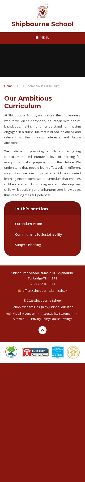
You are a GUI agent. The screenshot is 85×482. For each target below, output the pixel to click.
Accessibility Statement (57, 314)
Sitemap (19, 319)
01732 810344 (44, 284)
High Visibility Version (20, 314)
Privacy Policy (40, 319)
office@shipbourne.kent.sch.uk (45, 290)
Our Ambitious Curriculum (41, 86)
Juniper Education (61, 307)
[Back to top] (42, 330)
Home (8, 86)
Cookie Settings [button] (61, 319)
